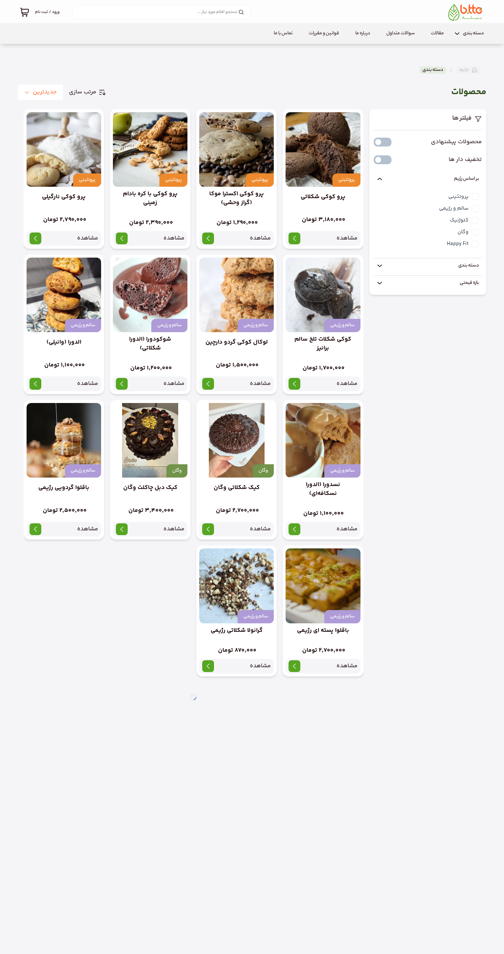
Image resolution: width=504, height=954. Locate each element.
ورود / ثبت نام (47, 12)
